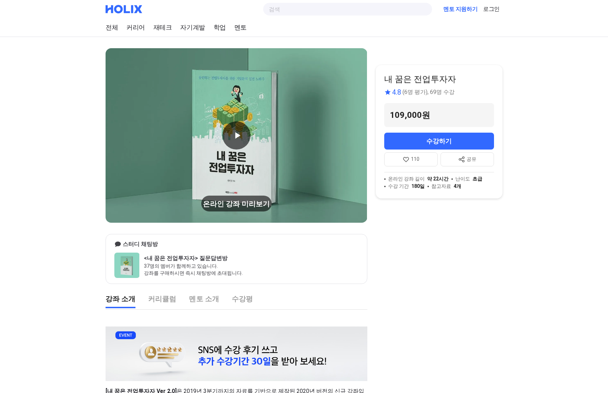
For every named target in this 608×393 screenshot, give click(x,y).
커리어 (135, 27)
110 (415, 159)
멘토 (240, 27)
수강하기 (439, 141)
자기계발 (192, 27)
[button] (236, 135)
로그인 (491, 9)
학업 (220, 27)
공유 (471, 159)
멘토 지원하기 (460, 9)
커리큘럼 (162, 298)
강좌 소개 (120, 298)
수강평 (242, 298)
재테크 (162, 27)
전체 (112, 27)
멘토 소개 (204, 298)
